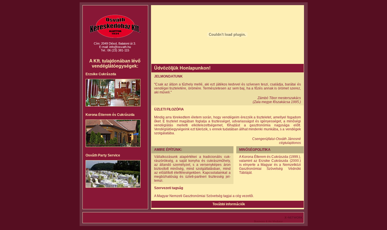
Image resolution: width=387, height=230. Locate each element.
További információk (228, 204)
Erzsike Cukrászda (101, 74)
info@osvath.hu (120, 47)
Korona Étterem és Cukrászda (110, 115)
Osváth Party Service (103, 155)
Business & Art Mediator (269, 221)
